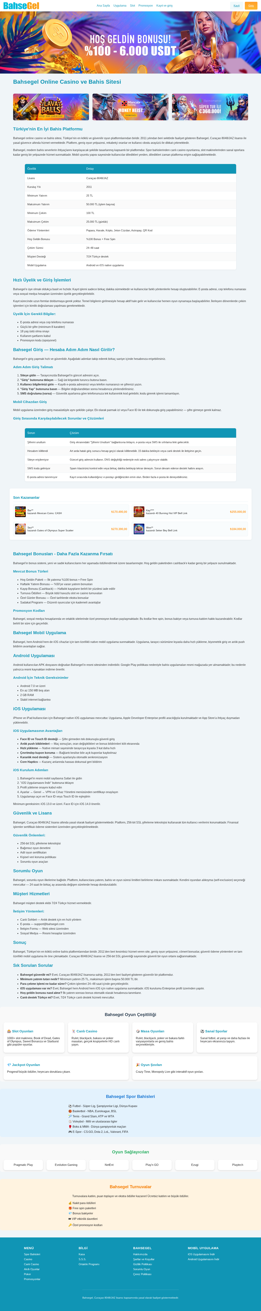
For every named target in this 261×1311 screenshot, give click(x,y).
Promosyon (145, 5)
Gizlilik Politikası (142, 1264)
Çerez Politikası (142, 1274)
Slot (132, 5)
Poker (27, 1274)
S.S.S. (82, 1259)
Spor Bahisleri (32, 1254)
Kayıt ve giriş (164, 5)
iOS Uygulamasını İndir (201, 1254)
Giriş (251, 5)
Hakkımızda (140, 1254)
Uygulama (119, 5)
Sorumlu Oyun (141, 1269)
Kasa (82, 1254)
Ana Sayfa (103, 5)
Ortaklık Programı (89, 1264)
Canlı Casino (31, 1264)
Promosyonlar (32, 1279)
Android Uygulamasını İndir (203, 1259)
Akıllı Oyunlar (32, 1269)
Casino (28, 1259)
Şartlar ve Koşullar (143, 1259)
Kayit (237, 5)
